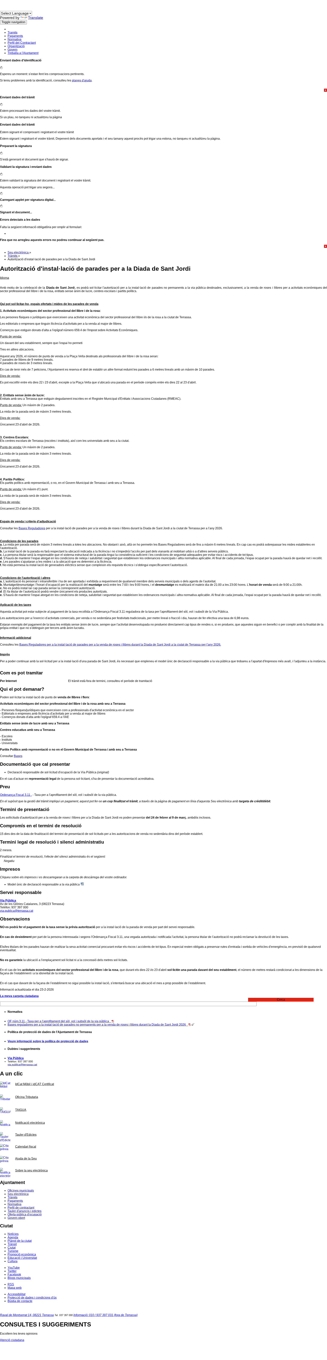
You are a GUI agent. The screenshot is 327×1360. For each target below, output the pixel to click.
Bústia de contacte (20, 1301)
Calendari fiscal (25, 1146)
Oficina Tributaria (26, 1097)
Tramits (12, 32)
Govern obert (16, 1217)
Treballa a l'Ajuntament (23, 53)
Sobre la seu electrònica (31, 1170)
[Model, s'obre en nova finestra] (82, 884)
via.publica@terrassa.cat (16, 910)
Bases (18, 756)
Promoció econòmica (22, 1254)
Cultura (12, 1261)
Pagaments (15, 36)
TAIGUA (20, 1109)
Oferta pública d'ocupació (25, 1214)
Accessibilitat (16, 1294)
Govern (12, 49)
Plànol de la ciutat (20, 1240)
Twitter (12, 1271)
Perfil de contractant (21, 1207)
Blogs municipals (19, 1277)
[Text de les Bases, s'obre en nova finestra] (189, 1024)
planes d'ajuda (82, 80)
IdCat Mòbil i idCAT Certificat (34, 1084)
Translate (35, 18)
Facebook (14, 1274)
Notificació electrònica (30, 1122)
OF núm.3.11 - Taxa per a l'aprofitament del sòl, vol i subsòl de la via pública (59, 1021)
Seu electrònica (18, 252)
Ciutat (12, 1247)
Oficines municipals (21, 1190)
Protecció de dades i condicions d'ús (32, 1297)
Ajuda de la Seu (26, 1158)
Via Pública (8, 900)
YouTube (14, 1267)
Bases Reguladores (32, 528)
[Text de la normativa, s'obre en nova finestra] (112, 1021)
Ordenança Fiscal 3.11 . (16, 794)
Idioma (4, 9)
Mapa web (15, 1287)
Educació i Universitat (22, 1257)
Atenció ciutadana (12, 1340)
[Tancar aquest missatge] (163, 90)
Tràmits (13, 255)
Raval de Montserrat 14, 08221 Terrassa (27, 1315)
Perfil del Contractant (22, 42)
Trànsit (12, 1244)
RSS (11, 1284)
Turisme (13, 1251)
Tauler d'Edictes (26, 1134)
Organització (16, 46)
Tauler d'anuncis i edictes (24, 1211)
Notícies (13, 1234)
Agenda (13, 1237)
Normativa (14, 39)
